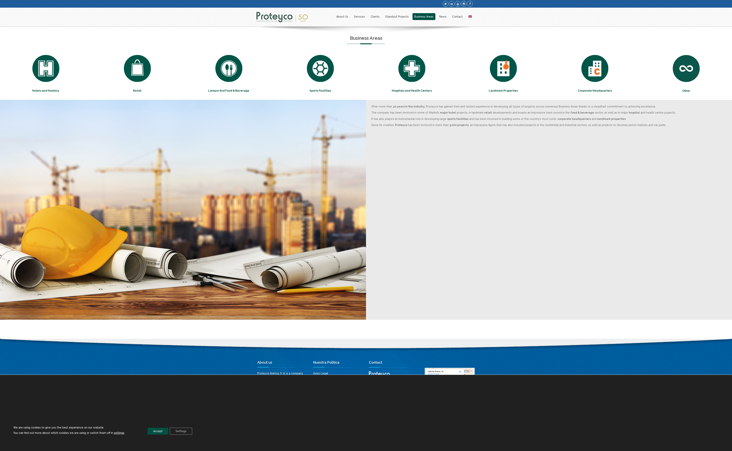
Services (359, 16)
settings (119, 432)
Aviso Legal (320, 373)
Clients (375, 16)
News (442, 16)
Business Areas (423, 16)
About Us (342, 16)
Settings (181, 431)
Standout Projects (397, 16)
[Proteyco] (282, 17)
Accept (158, 431)
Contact (457, 16)
